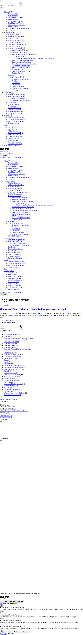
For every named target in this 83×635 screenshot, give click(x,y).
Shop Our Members (18, 243)
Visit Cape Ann (9, 271)
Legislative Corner (10, 373)
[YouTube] (8, 150)
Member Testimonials (15, 194)
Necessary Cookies (8, 607)
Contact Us (11, 179)
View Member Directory (12, 289)
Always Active (19, 607)
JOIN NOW (4, 151)
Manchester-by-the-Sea (11, 376)
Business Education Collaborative (23, 201)
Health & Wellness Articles (12, 369)
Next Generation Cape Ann (21, 218)
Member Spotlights (10, 380)
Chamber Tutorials (18, 232)
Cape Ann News (9, 345)
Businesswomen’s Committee (21, 208)
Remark (17, 615)
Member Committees (14, 196)
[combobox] (9, 329)
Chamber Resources (14, 254)
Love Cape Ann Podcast (12, 375)
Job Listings (12, 251)
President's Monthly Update (13, 384)
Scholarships (20, 203)
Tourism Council (17, 219)
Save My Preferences (14, 632)
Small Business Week (15, 172)
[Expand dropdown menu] (12, 161)
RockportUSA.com (6, 416)
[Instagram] (3, 150)
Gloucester (7, 364)
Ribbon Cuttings (9, 386)
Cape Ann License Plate (11, 342)
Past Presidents (13, 168)
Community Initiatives (11, 356)
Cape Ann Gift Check (15, 287)
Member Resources (14, 223)
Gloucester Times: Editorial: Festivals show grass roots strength (33, 309)
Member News (9, 378)
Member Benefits (13, 187)
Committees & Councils (15, 170)
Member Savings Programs (20, 234)
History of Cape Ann (14, 278)
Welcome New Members (16, 185)
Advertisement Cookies (9, 626)
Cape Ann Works (9, 351)
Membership (8, 181)
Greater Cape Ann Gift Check (21, 245)
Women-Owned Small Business (14, 393)
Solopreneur (8, 391)
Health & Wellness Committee (21, 214)
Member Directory (14, 183)
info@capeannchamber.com (9, 399)
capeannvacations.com (15, 280)
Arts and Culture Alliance (20, 199)
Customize (4, 601)
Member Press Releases (15, 249)
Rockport (7, 387)
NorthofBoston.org (6, 417)
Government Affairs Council (21, 212)
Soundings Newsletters (15, 256)
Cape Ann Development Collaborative (24, 210)
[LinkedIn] (6, 150)
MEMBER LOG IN (6, 153)
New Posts (7, 382)
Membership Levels (14, 188)
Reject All (12, 601)
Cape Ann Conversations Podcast (18, 192)
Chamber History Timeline (16, 174)
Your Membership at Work (12, 395)
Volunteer (11, 221)
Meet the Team (13, 165)
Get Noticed (16, 229)
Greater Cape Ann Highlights (13, 367)
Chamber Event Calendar (16, 262)
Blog (5, 269)
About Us (7, 161)
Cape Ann (7, 336)
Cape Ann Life (9, 343)
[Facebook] (1, 150)
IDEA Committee (17, 216)
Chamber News (9, 353)
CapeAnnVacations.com (7, 414)
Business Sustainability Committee (23, 207)
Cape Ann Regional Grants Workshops (16, 349)
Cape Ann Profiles (10, 347)
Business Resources (14, 252)
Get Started (15, 227)
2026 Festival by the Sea (16, 265)
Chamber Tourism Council (12, 354)
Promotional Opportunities (20, 225)
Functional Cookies (8, 615)
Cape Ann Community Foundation (19, 177)
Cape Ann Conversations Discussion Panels (18, 338)
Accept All (20, 601)
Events (6, 260)
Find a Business (13, 283)
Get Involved (16, 230)
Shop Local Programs (15, 241)
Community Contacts (15, 258)
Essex (6, 360)
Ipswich (6, 371)
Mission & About (13, 163)
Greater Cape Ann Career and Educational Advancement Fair (35, 205)
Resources (7, 238)
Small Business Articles (11, 389)
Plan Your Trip (12, 272)
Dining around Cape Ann (12, 358)
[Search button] (21, 327)
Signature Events (13, 267)
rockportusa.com (13, 282)
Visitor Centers (13, 176)
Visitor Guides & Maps (15, 276)
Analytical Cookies (8, 620)
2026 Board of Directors (16, 166)
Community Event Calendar (17, 263)
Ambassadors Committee (20, 197)
